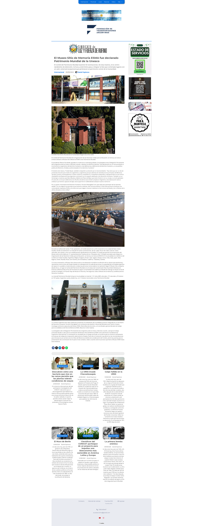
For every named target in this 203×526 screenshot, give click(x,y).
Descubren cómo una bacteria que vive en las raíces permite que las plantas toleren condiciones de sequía (62, 376)
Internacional (84, 2)
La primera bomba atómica (114, 442)
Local (100, 2)
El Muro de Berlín (62, 441)
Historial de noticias (94, 501)
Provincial (93, 2)
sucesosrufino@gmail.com (101, 512)
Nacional (106, 2)
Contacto (81, 501)
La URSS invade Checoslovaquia (88, 373)
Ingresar (121, 501)
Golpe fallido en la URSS (113, 373)
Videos (113, 2)
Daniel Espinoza (83, 72)
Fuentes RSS (109, 501)
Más (119, 2)
